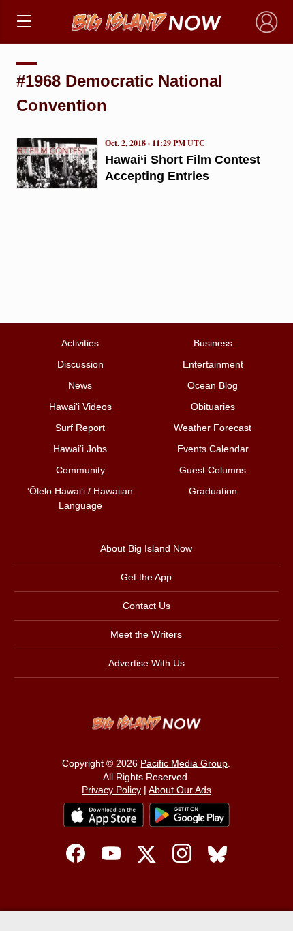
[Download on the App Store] (103, 815)
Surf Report (80, 427)
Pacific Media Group (184, 763)
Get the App (146, 577)
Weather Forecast (212, 427)
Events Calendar (213, 448)
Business (213, 343)
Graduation (213, 491)
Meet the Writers (146, 634)
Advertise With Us (146, 662)
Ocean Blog (212, 385)
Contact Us (146, 605)
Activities (80, 343)
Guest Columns (212, 469)
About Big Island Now (146, 548)
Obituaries (213, 406)
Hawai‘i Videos (80, 406)
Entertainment (213, 364)
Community (80, 469)
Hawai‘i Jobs (80, 448)
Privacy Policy (111, 789)
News (80, 385)
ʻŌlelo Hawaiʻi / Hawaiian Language (80, 498)
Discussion (80, 364)
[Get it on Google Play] (189, 815)
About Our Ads (180, 789)
